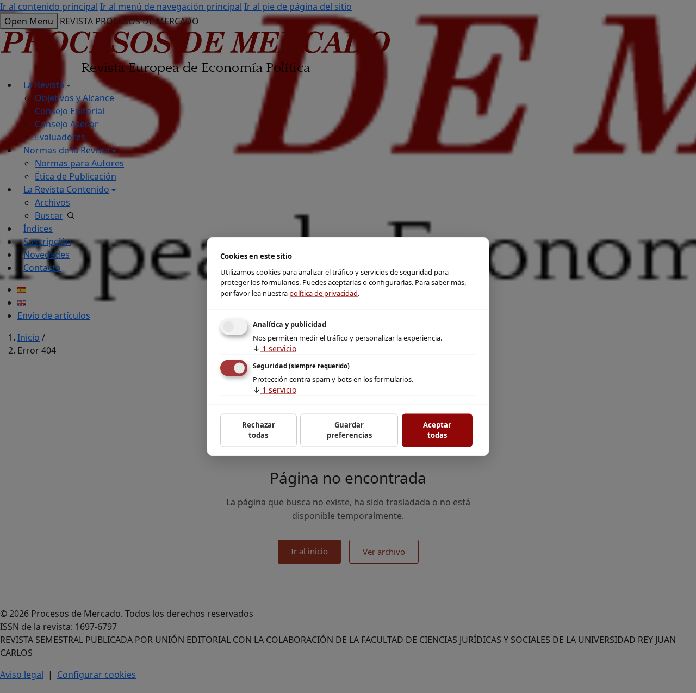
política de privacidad (323, 293)
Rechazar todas (258, 429)
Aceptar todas (437, 429)
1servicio (274, 348)
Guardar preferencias (349, 429)
